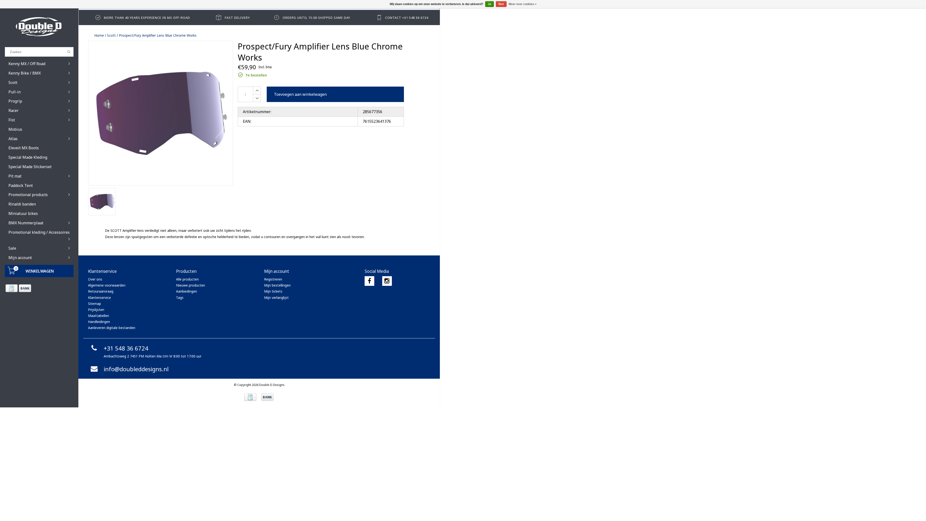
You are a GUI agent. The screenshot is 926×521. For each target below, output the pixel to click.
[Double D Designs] (39, 26)
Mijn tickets (273, 291)
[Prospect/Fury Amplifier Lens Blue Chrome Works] (161, 113)
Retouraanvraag (100, 291)
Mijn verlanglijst (276, 297)
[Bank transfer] (25, 288)
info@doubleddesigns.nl (136, 369)
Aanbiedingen (186, 291)
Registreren (273, 279)
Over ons (95, 279)
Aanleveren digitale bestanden (111, 327)
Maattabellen (98, 315)
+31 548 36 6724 (126, 348)
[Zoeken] (69, 52)
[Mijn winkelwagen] (11, 273)
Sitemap (94, 303)
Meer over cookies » (523, 4)
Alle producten (187, 279)
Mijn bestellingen (277, 285)
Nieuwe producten (190, 285)
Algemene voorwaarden (106, 285)
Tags (180, 297)
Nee (501, 4)
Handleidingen (99, 321)
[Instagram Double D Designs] (387, 281)
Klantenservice (99, 297)
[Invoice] (11, 288)
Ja (489, 4)
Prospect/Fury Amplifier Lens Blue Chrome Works (158, 35)
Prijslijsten (96, 309)
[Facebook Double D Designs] (369, 281)
